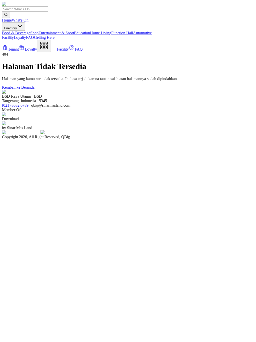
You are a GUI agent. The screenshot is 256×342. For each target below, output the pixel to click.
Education (82, 33)
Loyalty (20, 37)
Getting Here (44, 37)
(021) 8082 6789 (15, 105)
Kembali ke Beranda (18, 87)
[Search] (6, 15)
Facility (8, 37)
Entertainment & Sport (56, 33)
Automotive (142, 33)
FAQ (30, 37)
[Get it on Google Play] (21, 132)
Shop (34, 33)
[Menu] (44, 46)
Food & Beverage (16, 33)
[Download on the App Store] (64, 132)
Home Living (100, 33)
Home (7, 20)
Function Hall (122, 33)
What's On (20, 20)
